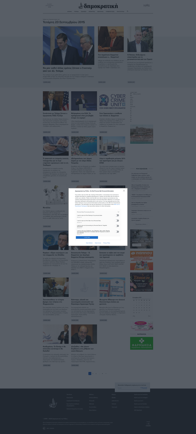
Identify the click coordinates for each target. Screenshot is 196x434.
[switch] (117, 215)
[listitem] (98, 212)
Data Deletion (89, 243)
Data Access (98, 243)
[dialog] (98, 217)
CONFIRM (87, 237)
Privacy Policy (106, 243)
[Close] (124, 191)
